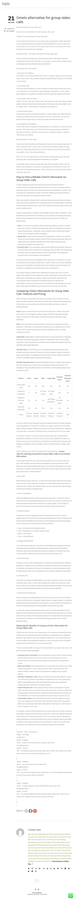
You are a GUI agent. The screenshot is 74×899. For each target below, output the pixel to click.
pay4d (49, 842)
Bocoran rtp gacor (53, 858)
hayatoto (63, 856)
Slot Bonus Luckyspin (34, 861)
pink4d (63, 842)
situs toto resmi (55, 856)
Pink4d (68, 856)
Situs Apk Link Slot (44, 839)
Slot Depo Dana (37, 856)
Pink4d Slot (46, 856)
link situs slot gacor (38, 853)
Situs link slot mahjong (40, 858)
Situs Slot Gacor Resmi (50, 837)
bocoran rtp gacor (66, 848)
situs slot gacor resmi (51, 853)
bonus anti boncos (36, 837)
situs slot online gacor (65, 853)
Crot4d (30, 858)
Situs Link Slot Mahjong (58, 839)
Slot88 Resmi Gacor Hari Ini (45, 834)
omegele (61, 451)
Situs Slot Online (33, 839)
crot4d (40, 842)
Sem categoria (10, 31)
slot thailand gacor (42, 845)
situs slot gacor (53, 845)
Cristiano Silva (10, 28)
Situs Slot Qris (32, 834)
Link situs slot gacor (65, 858)
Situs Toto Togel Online (57, 850)
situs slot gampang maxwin (51, 848)
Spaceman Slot (33, 842)
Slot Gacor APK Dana (64, 837)
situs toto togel (32, 850)
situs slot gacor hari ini (35, 848)
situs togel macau (64, 845)
